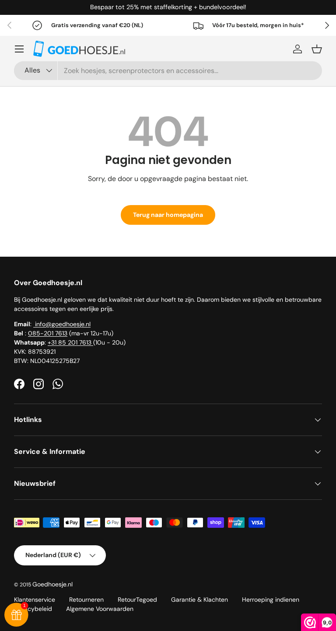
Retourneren (86, 599)
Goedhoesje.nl (52, 584)
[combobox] (168, 70)
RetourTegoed (137, 599)
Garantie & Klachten (199, 599)
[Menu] (19, 49)
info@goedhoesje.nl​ (62, 324)
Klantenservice (34, 599)
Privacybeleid (33, 609)
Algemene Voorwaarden (99, 609)
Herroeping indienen (270, 599)
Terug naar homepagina (168, 215)
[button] (316, 49)
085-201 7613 (47, 333)
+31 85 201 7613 (70, 342)
